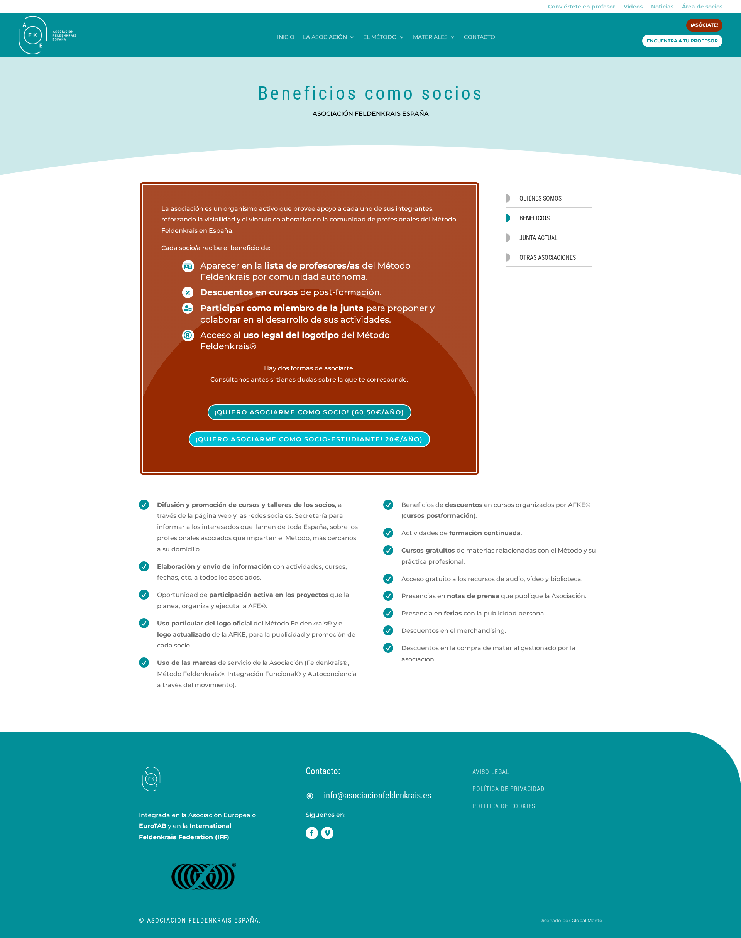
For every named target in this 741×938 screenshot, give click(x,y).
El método (380, 37)
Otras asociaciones (547, 257)
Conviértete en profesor (581, 7)
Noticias (662, 7)
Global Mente (587, 920)
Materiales (430, 37)
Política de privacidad (508, 789)
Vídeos (633, 7)
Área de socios (702, 7)
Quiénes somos (540, 198)
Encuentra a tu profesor (682, 41)
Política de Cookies (503, 806)
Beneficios (534, 218)
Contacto (479, 37)
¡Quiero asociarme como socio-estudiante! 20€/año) (309, 439)
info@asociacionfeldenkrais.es (377, 795)
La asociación (325, 37)
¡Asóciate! (704, 25)
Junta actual (538, 238)
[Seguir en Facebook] (312, 833)
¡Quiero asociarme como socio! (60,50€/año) (309, 412)
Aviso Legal (490, 772)
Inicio (285, 37)
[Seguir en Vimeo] (327, 833)
